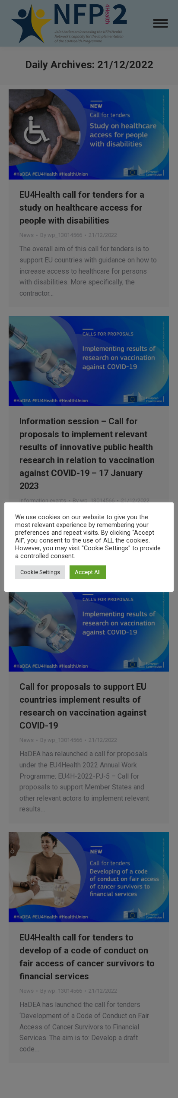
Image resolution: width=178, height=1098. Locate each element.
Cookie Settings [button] (40, 572)
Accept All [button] (88, 572)
